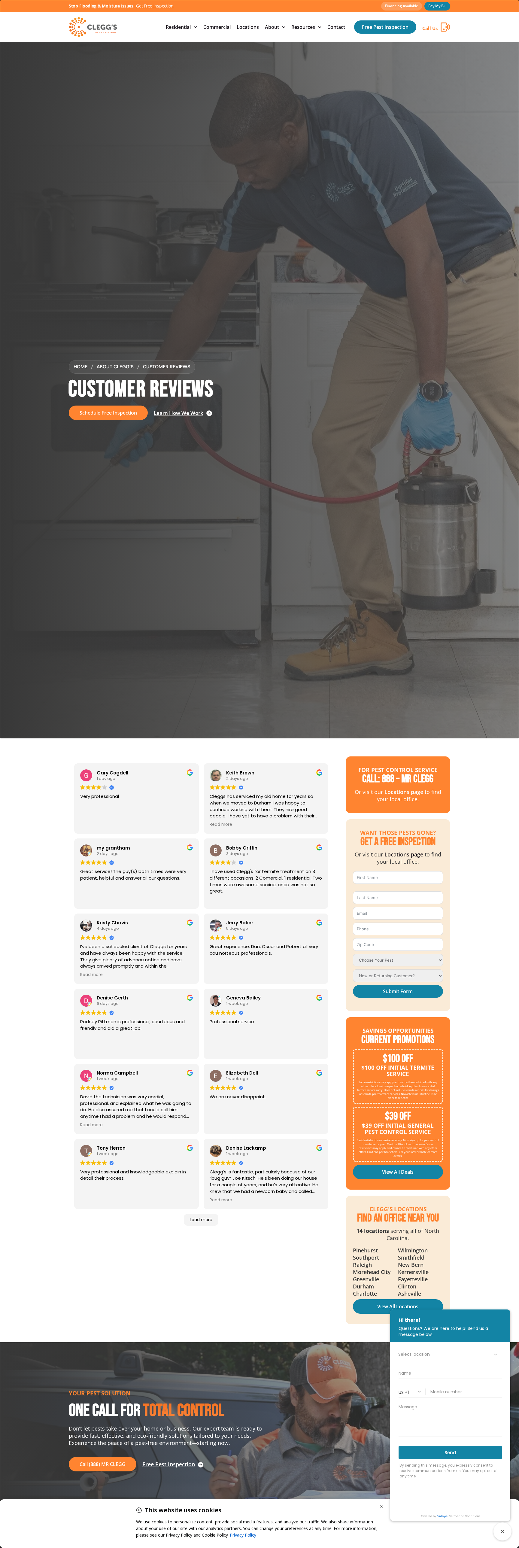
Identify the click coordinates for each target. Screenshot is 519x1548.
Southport (366, 1257)
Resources (303, 27)
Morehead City (372, 1272)
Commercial (217, 27)
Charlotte (365, 1293)
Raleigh (362, 1264)
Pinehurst (365, 1250)
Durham (363, 1286)
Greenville (366, 1279)
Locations (248, 27)
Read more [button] (221, 824)
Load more (201, 1220)
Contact (336, 27)
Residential (178, 27)
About (272, 27)
